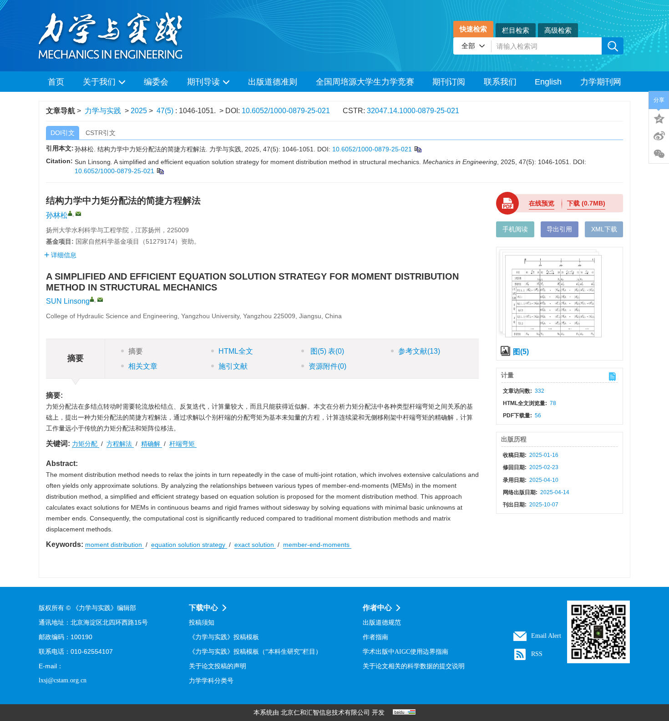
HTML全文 (235, 351)
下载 (586, 203)
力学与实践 (103, 111)
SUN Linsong (68, 301)
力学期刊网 (600, 81)
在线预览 (541, 203)
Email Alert (546, 635)
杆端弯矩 (183, 443)
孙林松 (57, 215)
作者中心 (377, 607)
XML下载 (604, 229)
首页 (56, 81)
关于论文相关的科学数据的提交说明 (414, 666)
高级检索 (558, 30)
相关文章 (142, 366)
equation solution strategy (189, 544)
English (548, 81)
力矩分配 (85, 443)
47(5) (166, 111)
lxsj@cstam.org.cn (62, 680)
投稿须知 (201, 622)
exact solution (255, 544)
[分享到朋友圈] (659, 154)
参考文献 (419, 351)
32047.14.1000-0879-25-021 (413, 111)
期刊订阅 (448, 81)
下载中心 (203, 607)
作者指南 (375, 637)
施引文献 (233, 366)
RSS (536, 654)
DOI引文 (63, 132)
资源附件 (327, 366)
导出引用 (559, 229)
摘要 (135, 351)
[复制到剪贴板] (417, 149)
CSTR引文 (101, 132)
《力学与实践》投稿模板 (224, 637)
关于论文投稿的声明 (217, 666)
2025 (139, 111)
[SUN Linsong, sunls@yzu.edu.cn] (92, 299)
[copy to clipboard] (160, 171)
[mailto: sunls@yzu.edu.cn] (100, 299)
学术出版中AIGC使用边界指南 (405, 651)
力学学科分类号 (211, 680)
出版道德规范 (382, 622)
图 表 (326, 351)
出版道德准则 (272, 81)
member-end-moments (317, 544)
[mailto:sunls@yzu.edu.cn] (78, 213)
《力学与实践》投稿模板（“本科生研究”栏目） (255, 651)
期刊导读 (203, 81)
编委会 (156, 81)
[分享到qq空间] (659, 117)
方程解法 (120, 443)
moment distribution (114, 544)
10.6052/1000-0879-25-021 (286, 111)
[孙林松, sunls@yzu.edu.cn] (70, 213)
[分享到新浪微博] (659, 136)
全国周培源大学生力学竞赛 (365, 81)
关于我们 (99, 81)
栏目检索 (515, 30)
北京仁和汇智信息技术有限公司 (325, 712)
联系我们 (500, 81)
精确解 (151, 443)
